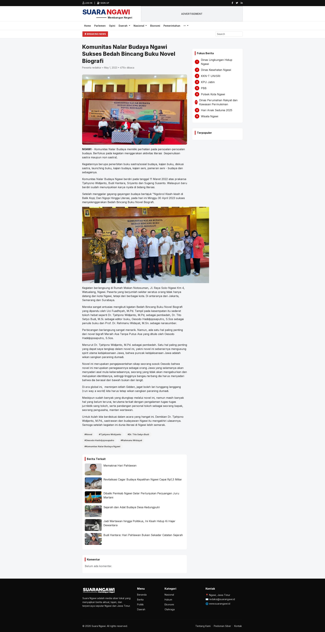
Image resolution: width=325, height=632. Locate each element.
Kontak (238, 626)
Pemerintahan (172, 25)
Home (87, 25)
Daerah (123, 25)
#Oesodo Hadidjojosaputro (99, 440)
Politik (140, 604)
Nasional (139, 25)
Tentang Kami (203, 626)
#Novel (88, 434)
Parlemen (100, 25)
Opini (112, 25)
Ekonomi (155, 25)
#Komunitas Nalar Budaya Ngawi (102, 446)
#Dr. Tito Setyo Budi (138, 434)
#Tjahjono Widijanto (110, 434)
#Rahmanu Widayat (131, 440)
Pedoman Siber (222, 626)
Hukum (168, 599)
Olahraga (170, 609)
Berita (140, 599)
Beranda (142, 594)
